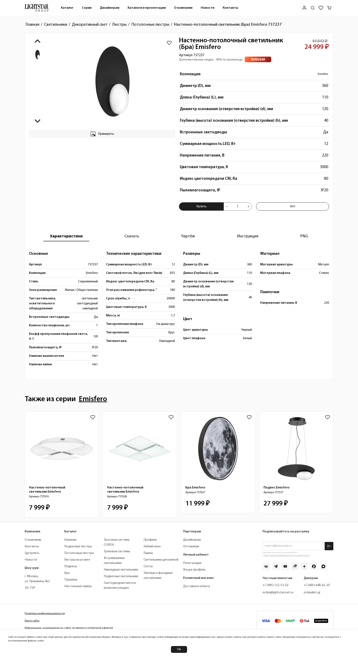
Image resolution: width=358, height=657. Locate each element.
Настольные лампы (78, 586)
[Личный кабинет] (304, 8)
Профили (150, 540)
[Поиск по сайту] (312, 8)
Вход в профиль (194, 569)
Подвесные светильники (121, 576)
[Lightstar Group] (36, 8)
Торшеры (70, 579)
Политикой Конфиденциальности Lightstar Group (286, 555)
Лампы (148, 553)
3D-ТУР (30, 588)
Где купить (32, 553)
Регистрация (192, 563)
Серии (87, 8)
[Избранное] (321, 8)
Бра (67, 573)
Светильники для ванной (161, 559)
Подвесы (70, 566)
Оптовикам (191, 546)
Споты (148, 566)
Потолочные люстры (79, 553)
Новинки (70, 540)
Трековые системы (117, 551)
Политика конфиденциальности (45, 613)
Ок (179, 649)
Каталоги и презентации (147, 8)
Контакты (230, 8)
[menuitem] (67, 8)
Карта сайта (32, 620)
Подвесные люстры (78, 546)
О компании (183, 8)
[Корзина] (329, 8)
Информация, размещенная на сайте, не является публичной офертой (69, 628)
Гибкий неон (152, 546)
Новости (207, 8)
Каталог (67, 8)
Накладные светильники (121, 569)
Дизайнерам (109, 8)
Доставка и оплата (196, 586)
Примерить (106, 134)
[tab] (66, 236)
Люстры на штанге (77, 559)
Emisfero (323, 74)
